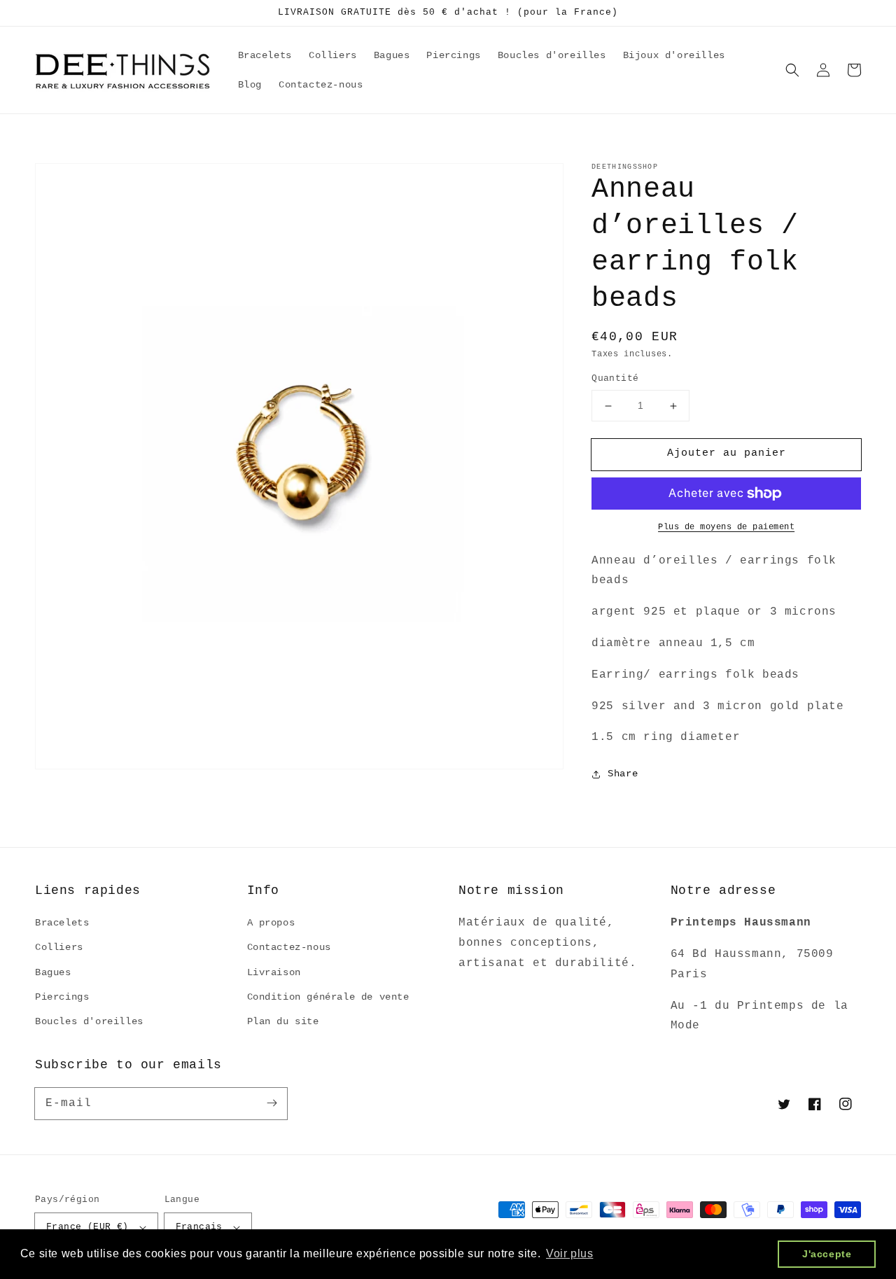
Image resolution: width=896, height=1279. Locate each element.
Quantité (615, 379)
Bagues (53, 972)
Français (199, 1227)
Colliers (59, 947)
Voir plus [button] (569, 1253)
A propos (271, 922)
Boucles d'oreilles (89, 1021)
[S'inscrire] (271, 1103)
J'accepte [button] (826, 1253)
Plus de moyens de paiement (726, 527)
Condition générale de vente (328, 996)
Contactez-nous (289, 947)
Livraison (274, 972)
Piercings (62, 996)
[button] (792, 70)
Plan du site (283, 1021)
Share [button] (623, 774)
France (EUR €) (87, 1227)
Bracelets (62, 922)
